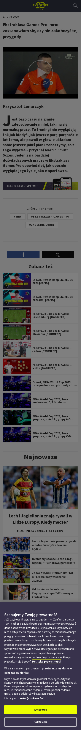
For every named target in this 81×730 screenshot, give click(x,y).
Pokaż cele (40, 722)
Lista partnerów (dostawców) (24, 698)
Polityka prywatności (46, 661)
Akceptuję (40, 709)
